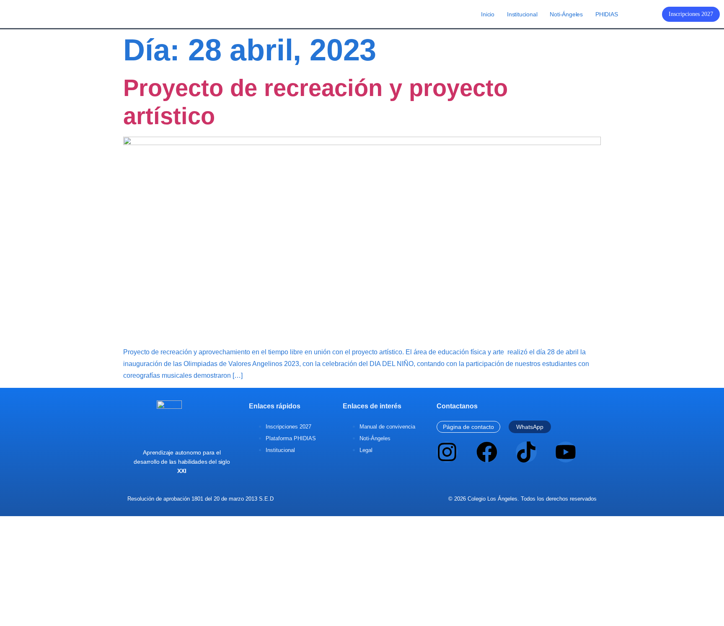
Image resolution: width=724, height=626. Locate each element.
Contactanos (457, 406)
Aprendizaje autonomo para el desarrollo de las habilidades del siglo (182, 461)
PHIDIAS (606, 14)
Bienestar (367, 601)
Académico (336, 601)
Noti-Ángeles (566, 14)
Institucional (522, 14)
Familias (395, 601)
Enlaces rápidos (274, 406)
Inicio (487, 14)
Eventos (306, 601)
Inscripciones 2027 (691, 14)
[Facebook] (486, 452)
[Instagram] (447, 452)
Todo (286, 601)
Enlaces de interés (372, 406)
